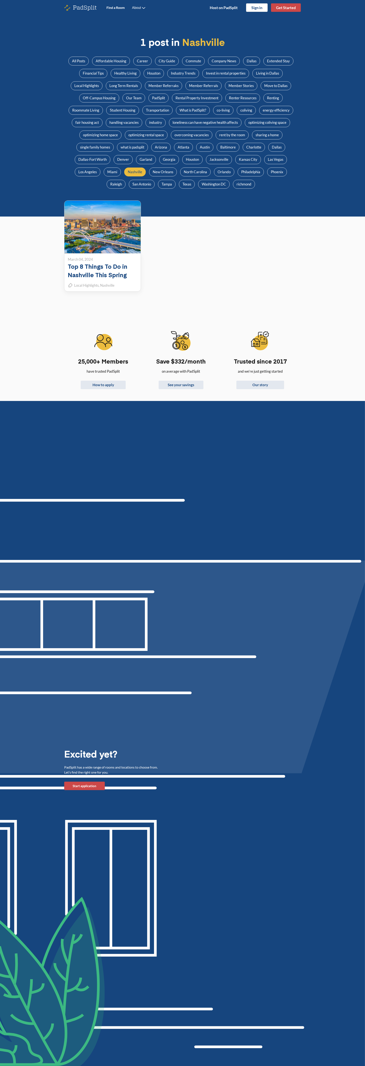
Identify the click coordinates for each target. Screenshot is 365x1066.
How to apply (103, 385)
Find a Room (115, 7)
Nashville (107, 285)
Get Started (286, 7)
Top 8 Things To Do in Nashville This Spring (97, 270)
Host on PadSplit (224, 7)
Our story (260, 385)
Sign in (256, 7)
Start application (84, 786)
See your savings (181, 385)
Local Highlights (86, 285)
